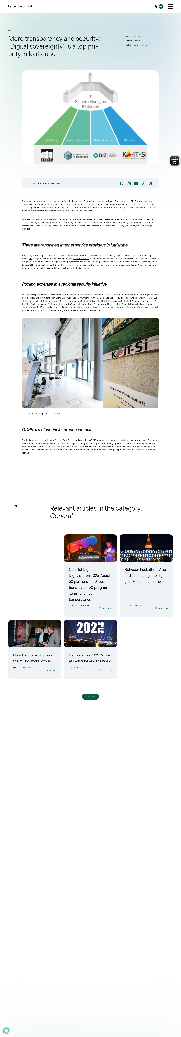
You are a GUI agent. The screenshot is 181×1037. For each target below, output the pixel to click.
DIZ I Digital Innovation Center (40, 304)
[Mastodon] (143, 183)
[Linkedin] (136, 183)
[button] (6, 1031)
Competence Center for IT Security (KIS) (86, 301)
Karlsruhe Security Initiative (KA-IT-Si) (79, 304)
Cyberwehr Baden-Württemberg (77, 297)
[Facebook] (121, 183)
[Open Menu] (170, 6)
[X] (151, 183)
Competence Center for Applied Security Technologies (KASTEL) (127, 297)
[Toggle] (158, 6)
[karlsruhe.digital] (20, 6)
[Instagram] (129, 183)
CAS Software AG (81, 258)
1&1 (30, 258)
